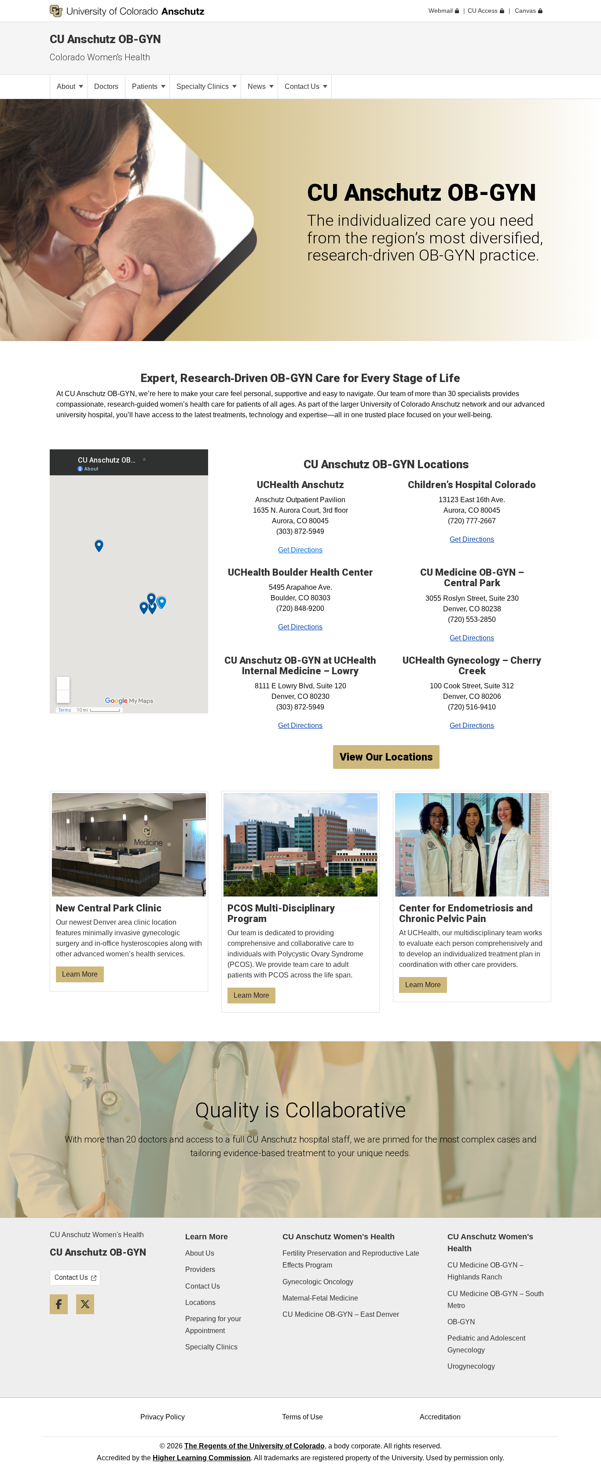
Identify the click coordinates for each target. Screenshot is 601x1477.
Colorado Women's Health (100, 57)
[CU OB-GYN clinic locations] (129, 891)
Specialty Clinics (203, 86)
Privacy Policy (162, 1417)
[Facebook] (62, 1317)
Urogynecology (471, 1366)
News (258, 86)
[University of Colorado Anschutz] (127, 11)
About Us (199, 1253)
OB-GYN (461, 1322)
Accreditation (440, 1417)
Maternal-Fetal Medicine (320, 1298)
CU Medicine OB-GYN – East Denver (340, 1314)
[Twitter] (88, 1317)
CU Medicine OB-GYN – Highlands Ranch (485, 1271)
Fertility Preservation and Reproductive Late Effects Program (350, 1259)
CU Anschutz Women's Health (97, 1234)
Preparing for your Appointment (213, 1324)
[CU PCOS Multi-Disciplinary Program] (301, 902)
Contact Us (303, 86)
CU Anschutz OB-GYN (105, 39)
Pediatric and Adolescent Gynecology (486, 1344)
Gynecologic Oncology (317, 1282)
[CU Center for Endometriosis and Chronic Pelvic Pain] (472, 896)
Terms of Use (302, 1417)
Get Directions (300, 550)
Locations (200, 1302)
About (67, 86)
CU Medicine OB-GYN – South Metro (495, 1299)
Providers (200, 1269)
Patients (145, 86)
